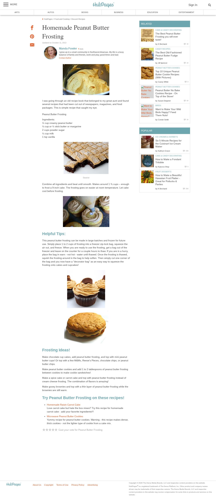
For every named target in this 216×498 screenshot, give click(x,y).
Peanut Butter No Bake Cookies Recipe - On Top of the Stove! (167, 93)
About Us (37, 485)
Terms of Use (62, 485)
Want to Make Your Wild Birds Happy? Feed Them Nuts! (168, 112)
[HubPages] (103, 5)
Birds (158, 105)
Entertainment (186, 12)
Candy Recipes (162, 49)
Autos (51, 12)
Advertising (92, 485)
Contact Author (65, 58)
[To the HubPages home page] (13, 484)
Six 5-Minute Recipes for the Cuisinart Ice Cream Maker (168, 143)
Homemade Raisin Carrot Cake (63, 404)
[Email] (32, 45)
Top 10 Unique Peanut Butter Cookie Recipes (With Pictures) (167, 74)
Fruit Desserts (163, 172)
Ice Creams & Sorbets (166, 137)
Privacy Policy (77, 485)
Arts (17, 12)
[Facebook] (32, 28)
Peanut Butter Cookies (167, 68)
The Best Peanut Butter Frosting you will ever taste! (167, 36)
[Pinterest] (32, 37)
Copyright (48, 485)
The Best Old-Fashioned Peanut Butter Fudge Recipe (168, 55)
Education (152, 12)
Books (85, 12)
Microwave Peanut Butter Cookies (65, 416)
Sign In (192, 5)
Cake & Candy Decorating (168, 30)
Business (118, 12)
